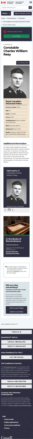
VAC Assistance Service (10, 367)
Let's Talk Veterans (16, 357)
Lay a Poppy (16, 36)
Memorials (21, 18)
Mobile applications (11, 422)
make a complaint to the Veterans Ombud (20, 405)
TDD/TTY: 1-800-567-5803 (16, 386)
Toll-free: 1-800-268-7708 (16, 381)
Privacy (7, 428)
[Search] (30, 7)
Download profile (22, 62)
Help (4, 416)
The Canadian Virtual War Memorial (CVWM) (16, 21)
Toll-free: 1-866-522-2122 (16, 342)
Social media (9, 419)
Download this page (12, 253)
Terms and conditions (12, 425)
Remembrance (11, 18)
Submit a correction (16, 312)
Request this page (12, 251)
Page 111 (8, 248)
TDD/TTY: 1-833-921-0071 (16, 346)
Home (3, 18)
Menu (5, 13)
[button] (5, 209)
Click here (16, 271)
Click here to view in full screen (15, 206)
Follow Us (19, 332)
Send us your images (17, 308)
